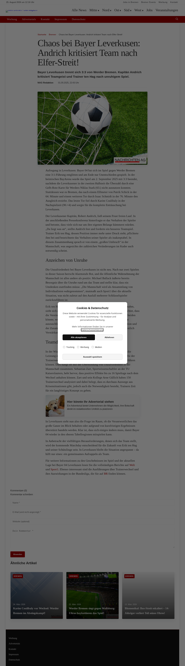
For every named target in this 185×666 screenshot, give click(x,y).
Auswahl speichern (92, 357)
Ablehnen (109, 337)
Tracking (70, 347)
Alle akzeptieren (79, 337)
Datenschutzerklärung (92, 330)
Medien (98, 347)
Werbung (84, 347)
